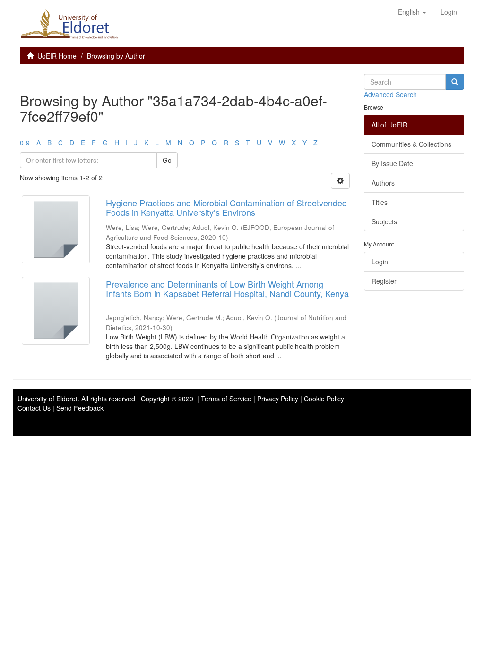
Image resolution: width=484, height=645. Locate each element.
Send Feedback (80, 408)
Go (167, 160)
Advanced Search (390, 94)
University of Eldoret (47, 398)
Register (384, 281)
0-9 (25, 142)
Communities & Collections (411, 144)
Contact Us (34, 408)
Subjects (384, 221)
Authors (383, 182)
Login (380, 261)
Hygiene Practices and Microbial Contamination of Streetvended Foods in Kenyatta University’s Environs (226, 207)
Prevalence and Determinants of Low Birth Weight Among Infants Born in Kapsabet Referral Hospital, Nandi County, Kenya (227, 288)
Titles (380, 202)
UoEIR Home (57, 55)
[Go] (454, 82)
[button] (412, 12)
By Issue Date (392, 163)
